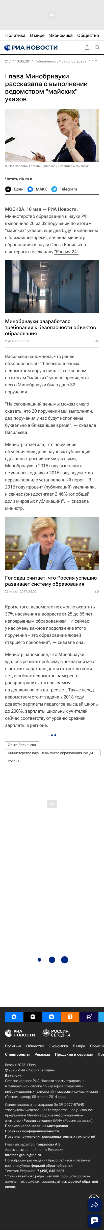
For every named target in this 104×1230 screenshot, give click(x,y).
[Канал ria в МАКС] (14, 1017)
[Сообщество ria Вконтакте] (51, 1017)
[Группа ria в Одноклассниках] (70, 1017)
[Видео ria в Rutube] (89, 1017)
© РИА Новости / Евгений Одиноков (30, 166)
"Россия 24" (66, 251)
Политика (13, 1046)
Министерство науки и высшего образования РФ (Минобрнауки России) (54, 753)
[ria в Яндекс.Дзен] (33, 1017)
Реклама (42, 1054)
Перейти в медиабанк (73, 166)
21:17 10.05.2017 (19, 61)
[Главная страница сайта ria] (30, 47)
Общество (35, 1046)
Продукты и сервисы (74, 1054)
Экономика (58, 1046)
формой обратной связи (51, 1165)
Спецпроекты (17, 1054)
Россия (13, 761)
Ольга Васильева (22, 745)
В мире (79, 1046)
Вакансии (13, 1075)
